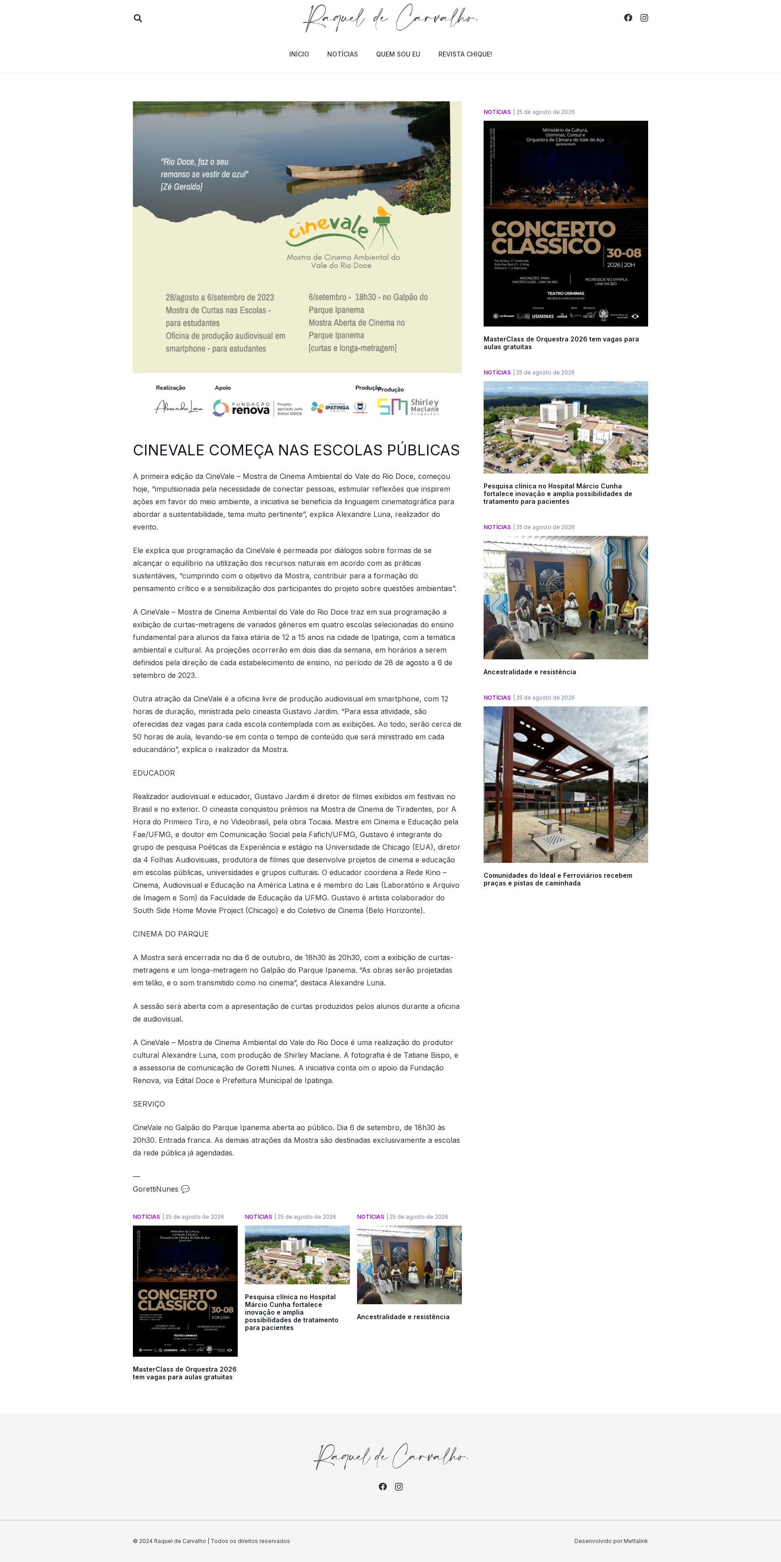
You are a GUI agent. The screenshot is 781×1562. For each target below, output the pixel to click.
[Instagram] (644, 18)
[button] (138, 18)
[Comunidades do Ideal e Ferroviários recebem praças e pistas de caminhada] (566, 712)
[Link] (390, 18)
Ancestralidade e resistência (403, 1317)
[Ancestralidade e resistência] (409, 1231)
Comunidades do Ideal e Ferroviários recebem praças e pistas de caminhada (558, 879)
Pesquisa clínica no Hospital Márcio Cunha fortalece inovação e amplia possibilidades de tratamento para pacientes (292, 1312)
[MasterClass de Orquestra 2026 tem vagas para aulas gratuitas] (185, 1231)
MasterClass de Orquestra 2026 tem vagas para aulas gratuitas (185, 1373)
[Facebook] (628, 18)
